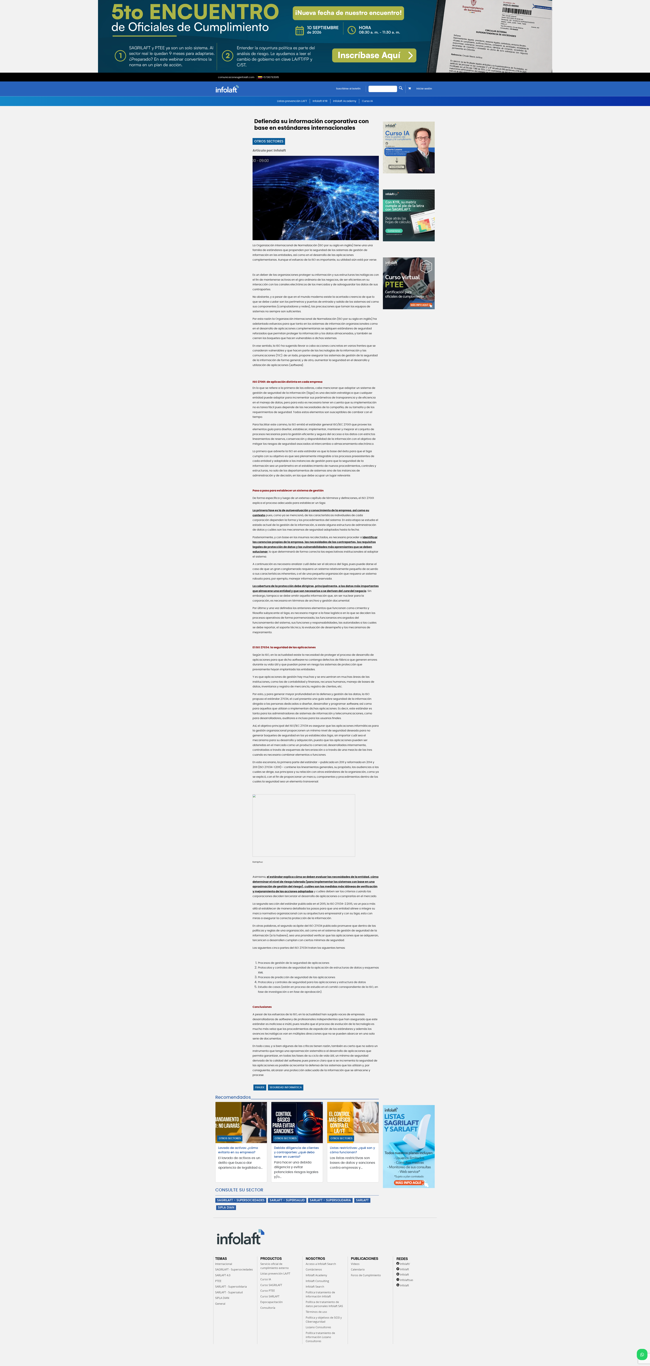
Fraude (260, 1087)
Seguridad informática (286, 1087)
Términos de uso (316, 1312)
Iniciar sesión (424, 89)
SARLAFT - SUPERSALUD (287, 1200)
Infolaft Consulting (317, 1281)
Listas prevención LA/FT (275, 1273)
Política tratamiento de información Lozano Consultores (320, 1337)
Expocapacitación (271, 1302)
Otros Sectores (268, 141)
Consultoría (267, 1308)
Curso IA (367, 101)
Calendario (358, 1269)
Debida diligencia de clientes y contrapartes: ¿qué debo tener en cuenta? (296, 1152)
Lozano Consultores (318, 1327)
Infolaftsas (406, 1280)
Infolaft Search (315, 1286)
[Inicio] (244, 89)
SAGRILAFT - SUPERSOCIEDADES (241, 1200)
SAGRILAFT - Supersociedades (234, 1269)
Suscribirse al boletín (348, 89)
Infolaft (404, 1269)
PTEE (218, 1281)
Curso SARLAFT (269, 1296)
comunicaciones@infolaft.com (236, 77)
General (220, 1304)
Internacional (223, 1264)
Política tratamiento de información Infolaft (320, 1294)
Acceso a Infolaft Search (321, 1264)
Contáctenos (314, 1269)
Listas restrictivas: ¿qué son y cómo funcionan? (352, 1150)
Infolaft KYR (320, 101)
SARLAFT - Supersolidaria (231, 1286)
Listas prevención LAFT (292, 101)
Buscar (401, 88)
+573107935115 (270, 77)
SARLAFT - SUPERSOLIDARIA (330, 1200)
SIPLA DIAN (226, 1207)
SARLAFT (362, 1200)
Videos (355, 1264)
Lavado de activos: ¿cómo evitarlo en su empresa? (238, 1150)
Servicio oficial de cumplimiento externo (274, 1266)
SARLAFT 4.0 (222, 1275)
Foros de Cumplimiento (366, 1275)
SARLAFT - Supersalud (229, 1292)
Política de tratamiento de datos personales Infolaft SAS (324, 1304)
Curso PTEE (267, 1291)
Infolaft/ (405, 1264)
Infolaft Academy (344, 101)
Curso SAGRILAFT (271, 1285)
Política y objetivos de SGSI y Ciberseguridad (324, 1319)
